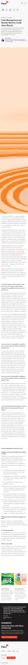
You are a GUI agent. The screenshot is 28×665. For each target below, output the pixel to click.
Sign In (3, 658)
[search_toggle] (22, 3)
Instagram (9, 651)
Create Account (11, 658)
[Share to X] (6, 9)
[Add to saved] (17, 9)
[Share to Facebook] (2, 9)
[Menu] (26, 3)
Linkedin (13, 651)
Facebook (3, 651)
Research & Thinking (4, 663)
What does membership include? (9, 637)
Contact (17, 651)
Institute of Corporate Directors (18, 253)
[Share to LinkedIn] (10, 9)
